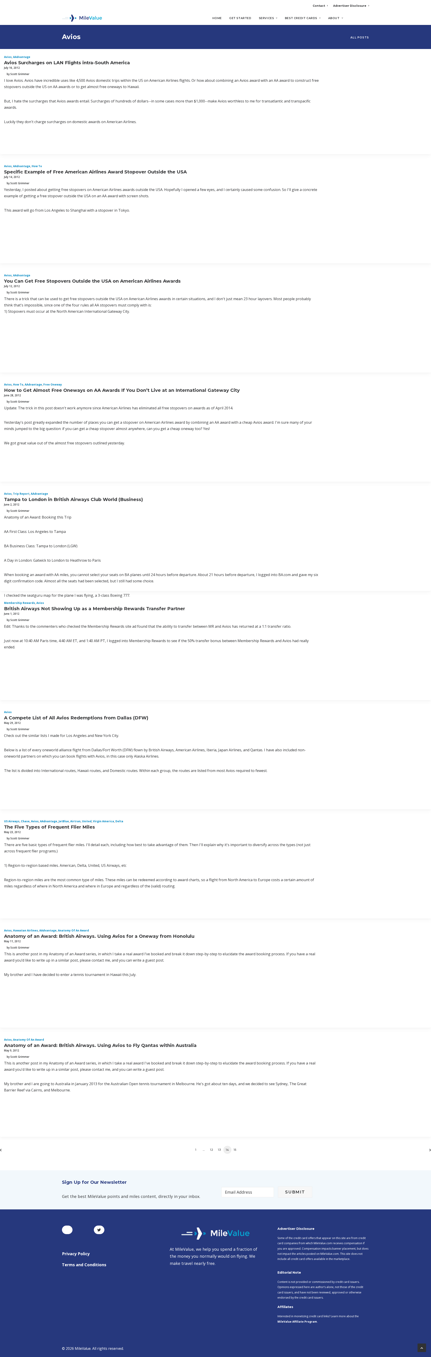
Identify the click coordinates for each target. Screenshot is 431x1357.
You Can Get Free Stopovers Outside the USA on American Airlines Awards (92, 281)
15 (235, 1149)
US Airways (12, 821)
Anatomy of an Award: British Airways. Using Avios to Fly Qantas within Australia (100, 1045)
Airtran (75, 821)
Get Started (240, 18)
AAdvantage (21, 57)
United (87, 821)
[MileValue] (82, 18)
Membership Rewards (19, 603)
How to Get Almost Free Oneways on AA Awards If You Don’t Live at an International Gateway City (122, 390)
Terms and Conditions (84, 1264)
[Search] (366, 20)
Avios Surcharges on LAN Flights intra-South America (67, 62)
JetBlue (64, 821)
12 (211, 1149)
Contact (319, 5)
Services (266, 18)
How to (37, 166)
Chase (25, 821)
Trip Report (21, 494)
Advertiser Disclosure (349, 5)
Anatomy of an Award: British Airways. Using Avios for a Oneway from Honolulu (99, 936)
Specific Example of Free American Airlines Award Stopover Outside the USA (95, 172)
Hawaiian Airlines (25, 930)
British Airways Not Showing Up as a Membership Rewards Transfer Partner (94, 608)
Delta (119, 821)
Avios (8, 57)
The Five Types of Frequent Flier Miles (49, 827)
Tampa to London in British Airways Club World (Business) (73, 499)
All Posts (359, 37)
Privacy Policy (76, 1253)
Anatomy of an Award (73, 930)
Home (217, 18)
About (334, 18)
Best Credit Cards (301, 18)
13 (219, 1149)
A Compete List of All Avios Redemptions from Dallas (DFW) (76, 718)
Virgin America (103, 821)
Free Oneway (52, 384)
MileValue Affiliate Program (297, 1322)
